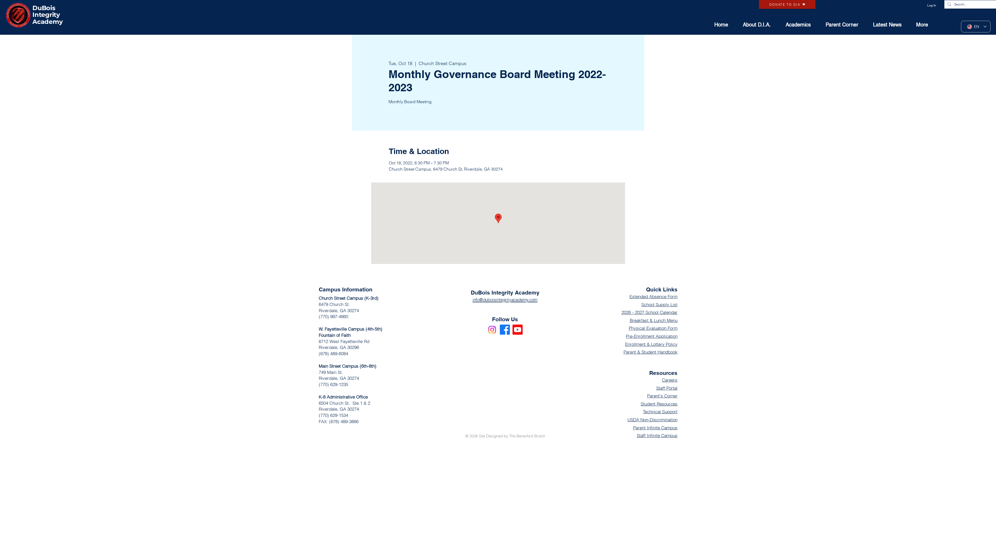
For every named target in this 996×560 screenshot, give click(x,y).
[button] (918, 25)
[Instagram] (492, 330)
